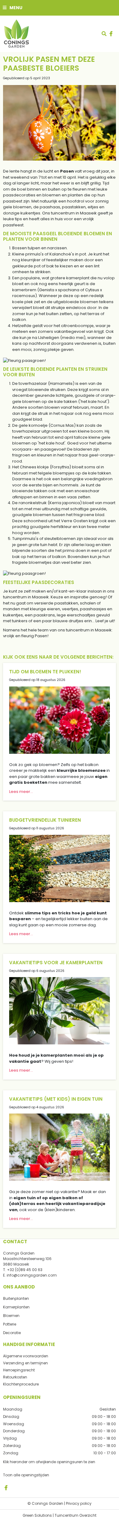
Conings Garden (18, 1253)
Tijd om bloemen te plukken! (45, 671)
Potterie (9, 1324)
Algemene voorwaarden (25, 1356)
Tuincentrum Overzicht (75, 1515)
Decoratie (12, 1332)
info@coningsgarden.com (32, 1275)
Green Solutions (37, 1515)
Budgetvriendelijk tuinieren (45, 820)
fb (111, 33)
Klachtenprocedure (21, 1384)
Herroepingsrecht (19, 1370)
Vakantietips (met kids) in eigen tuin (56, 1099)
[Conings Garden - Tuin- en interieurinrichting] (16, 33)
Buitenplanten (16, 1298)
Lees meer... (21, 791)
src (104, 33)
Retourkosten (15, 1377)
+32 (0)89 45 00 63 (24, 1269)
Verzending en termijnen (25, 1363)
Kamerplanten (16, 1307)
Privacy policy (79, 1503)
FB (6, 1487)
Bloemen (11, 1315)
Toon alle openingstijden (26, 1474)
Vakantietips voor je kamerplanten (56, 962)
